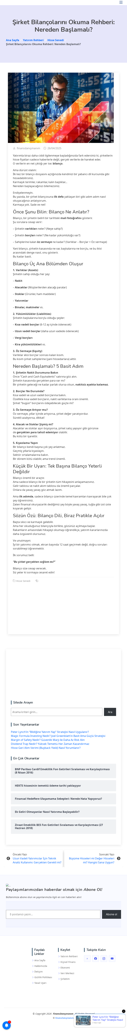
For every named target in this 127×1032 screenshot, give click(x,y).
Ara (110, 712)
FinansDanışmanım (64, 1017)
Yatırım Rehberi (69, 956)
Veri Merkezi (67, 973)
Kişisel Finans (68, 962)
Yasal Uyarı (40, 983)
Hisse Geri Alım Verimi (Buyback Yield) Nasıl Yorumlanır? (46, 748)
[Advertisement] (63, 606)
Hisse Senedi (23, 580)
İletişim (38, 971)
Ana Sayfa (39, 960)
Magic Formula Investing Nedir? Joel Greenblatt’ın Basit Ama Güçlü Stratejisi (58, 736)
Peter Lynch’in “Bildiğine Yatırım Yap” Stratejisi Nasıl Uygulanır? (50, 732)
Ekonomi (65, 968)
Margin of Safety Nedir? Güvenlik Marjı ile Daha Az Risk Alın (48, 740)
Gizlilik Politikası (43, 977)
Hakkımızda (40, 966)
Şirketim (65, 979)
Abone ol (111, 914)
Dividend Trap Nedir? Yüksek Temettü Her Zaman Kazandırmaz (50, 744)
